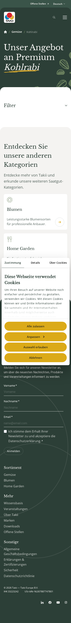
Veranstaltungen (16, 509)
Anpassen (33, 337)
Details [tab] (35, 262)
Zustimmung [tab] (13, 262)
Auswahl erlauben (35, 347)
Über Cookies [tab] (58, 262)
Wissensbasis (13, 503)
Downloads (12, 526)
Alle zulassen (35, 326)
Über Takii (11, 515)
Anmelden (13, 451)
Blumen (9, 480)
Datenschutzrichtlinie (19, 576)
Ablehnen (35, 357)
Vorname (9, 385)
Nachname (11, 401)
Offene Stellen (14, 532)
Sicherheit (11, 570)
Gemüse (17, 32)
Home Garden (14, 486)
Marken (9, 520)
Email (7, 417)
